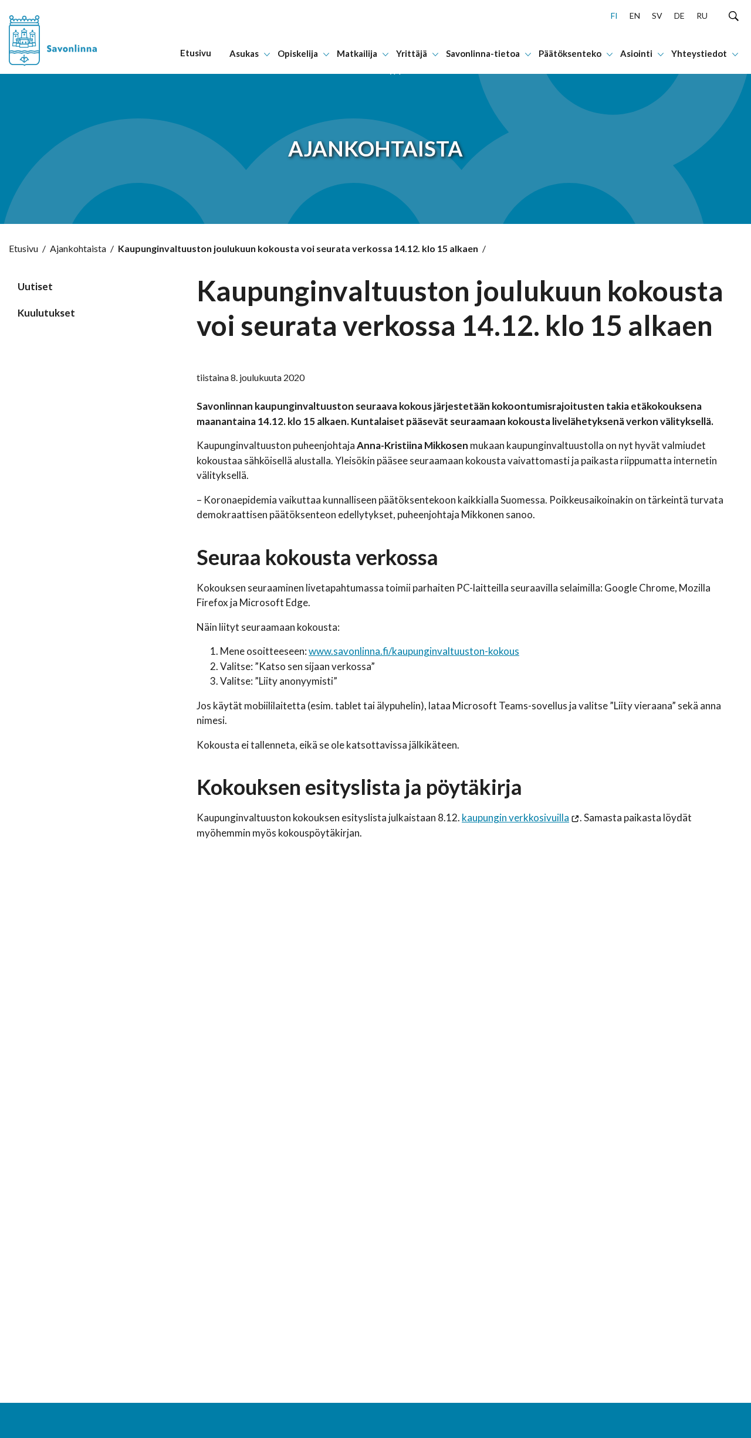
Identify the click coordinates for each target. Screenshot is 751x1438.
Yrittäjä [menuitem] (411, 53)
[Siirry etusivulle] (70, 37)
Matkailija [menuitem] (357, 53)
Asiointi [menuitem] (636, 53)
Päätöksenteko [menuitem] (570, 53)
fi (614, 16)
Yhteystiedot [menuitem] (699, 53)
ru (702, 16)
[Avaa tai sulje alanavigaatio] (267, 53)
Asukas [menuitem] (244, 53)
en (635, 16)
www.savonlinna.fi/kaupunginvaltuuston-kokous (414, 651)
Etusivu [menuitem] (195, 52)
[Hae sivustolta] (733, 15)
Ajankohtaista (78, 248)
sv (657, 16)
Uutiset (35, 286)
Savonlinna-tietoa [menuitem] (483, 53)
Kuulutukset (46, 313)
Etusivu (23, 248)
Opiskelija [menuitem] (298, 53)
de (679, 16)
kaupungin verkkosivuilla (515, 817)
